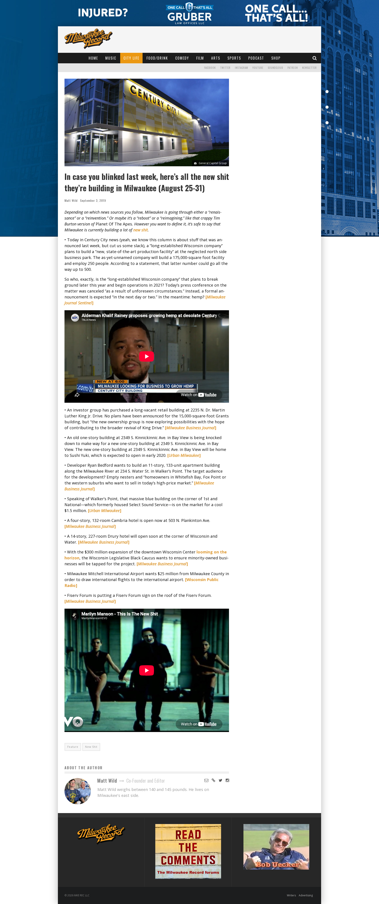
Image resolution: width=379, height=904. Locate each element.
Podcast (256, 58)
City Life (131, 58)
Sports (234, 58)
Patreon (293, 67)
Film (200, 58)
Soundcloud (275, 67)
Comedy (182, 58)
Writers (291, 895)
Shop (276, 58)
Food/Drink (157, 58)
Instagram (241, 67)
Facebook (210, 67)
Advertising (306, 895)
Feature (72, 747)
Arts (215, 58)
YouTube (257, 67)
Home (93, 58)
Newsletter (309, 67)
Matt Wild (71, 200)
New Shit (91, 747)
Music (110, 58)
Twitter (225, 67)
